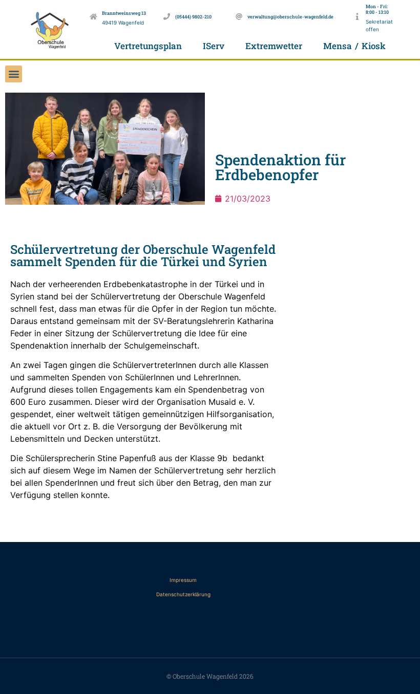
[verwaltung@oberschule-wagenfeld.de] (239, 16)
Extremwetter (273, 46)
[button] (13, 74)
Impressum (183, 580)
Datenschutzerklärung (183, 594)
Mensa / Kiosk (354, 46)
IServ (213, 46)
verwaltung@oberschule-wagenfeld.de (290, 16)
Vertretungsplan (148, 46)
